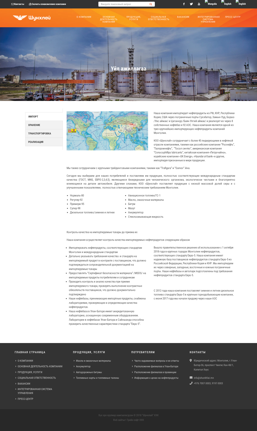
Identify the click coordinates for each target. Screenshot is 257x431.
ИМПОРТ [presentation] (33, 116)
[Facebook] (184, 4)
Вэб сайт (118, 419)
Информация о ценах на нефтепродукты (156, 377)
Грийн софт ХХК (135, 419)
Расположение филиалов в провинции (155, 372)
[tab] (44, 116)
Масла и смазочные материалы (93, 360)
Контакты (19, 4)
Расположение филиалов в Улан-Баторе (156, 366)
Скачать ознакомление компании (49, 4)
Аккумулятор (83, 366)
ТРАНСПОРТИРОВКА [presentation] (39, 133)
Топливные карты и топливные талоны (97, 377)
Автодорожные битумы (89, 372)
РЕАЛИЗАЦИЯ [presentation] (35, 141)
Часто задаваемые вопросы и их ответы (156, 360)
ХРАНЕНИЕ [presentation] (34, 124)
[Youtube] (199, 4)
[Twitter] (191, 4)
